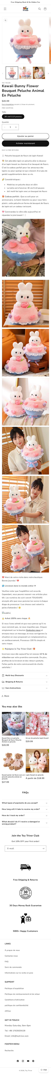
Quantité (5, 122)
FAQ (6, 961)
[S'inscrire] (43, 848)
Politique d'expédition (14, 988)
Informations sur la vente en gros (19, 973)
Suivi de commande (13, 967)
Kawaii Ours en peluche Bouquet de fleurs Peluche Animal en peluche (11, 740)
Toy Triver (28, 1071)
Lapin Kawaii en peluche (35, 775)
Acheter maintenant (25, 143)
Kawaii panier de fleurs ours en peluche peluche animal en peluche (13, 777)
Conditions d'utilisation (15, 1000)
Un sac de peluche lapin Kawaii (37, 738)
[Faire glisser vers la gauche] (2, 73)
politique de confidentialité (16, 1005)
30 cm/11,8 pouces (13, 116)
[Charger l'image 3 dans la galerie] (39, 73)
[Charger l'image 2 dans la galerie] (25, 73)
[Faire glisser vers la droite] (48, 73)
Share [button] (6, 696)
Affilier (8, 1011)
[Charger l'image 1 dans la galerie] (12, 73)
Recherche (9, 1050)
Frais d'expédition (8, 104)
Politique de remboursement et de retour (22, 994)
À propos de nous (12, 950)
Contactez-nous (11, 956)
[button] (5, 9)
